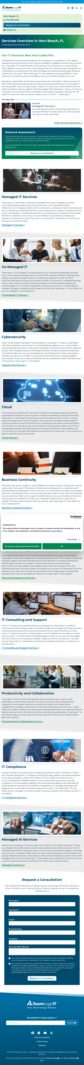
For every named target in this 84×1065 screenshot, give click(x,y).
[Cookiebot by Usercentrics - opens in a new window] (71, 517)
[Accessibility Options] (73, 8)
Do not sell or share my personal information (22, 546)
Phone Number (15, 929)
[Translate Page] (68, 8)
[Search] (77, 8)
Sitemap (42, 1045)
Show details (72, 539)
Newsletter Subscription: (41, 1017)
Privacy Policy (42, 1041)
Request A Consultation (18, 25)
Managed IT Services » (44, 106)
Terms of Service (70, 1058)
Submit (70, 1023)
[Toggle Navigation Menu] (81, 8)
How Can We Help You (19, 947)
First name (13, 901)
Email (11, 920)
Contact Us (11, 30)
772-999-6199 (12, 20)
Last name (13, 910)
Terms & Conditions (42, 1037)
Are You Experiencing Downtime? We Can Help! (42, 2)
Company (13, 939)
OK (62, 546)
